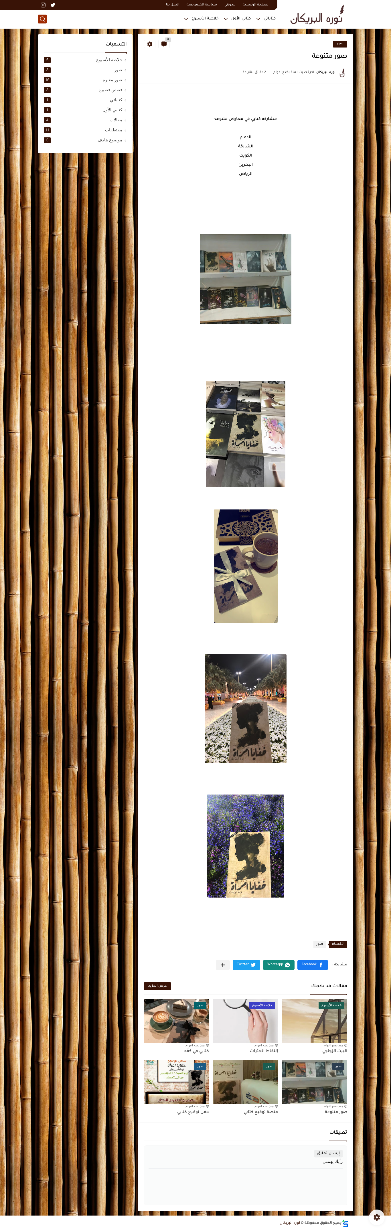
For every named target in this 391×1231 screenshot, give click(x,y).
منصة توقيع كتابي (261, 1112)
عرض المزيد (157, 986)
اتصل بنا (172, 5)
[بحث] (42, 19)
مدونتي (229, 5)
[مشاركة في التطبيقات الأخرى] (223, 965)
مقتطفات (83, 129)
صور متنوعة (336, 1112)
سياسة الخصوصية (202, 5)
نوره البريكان (290, 1223)
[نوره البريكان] (317, 14)
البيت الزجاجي (334, 1051)
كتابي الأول (241, 19)
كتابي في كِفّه (196, 1051)
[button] (312, 965)
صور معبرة (83, 79)
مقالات (84, 119)
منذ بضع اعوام (333, 1045)
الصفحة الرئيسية (256, 5)
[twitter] (52, 5)
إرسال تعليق (328, 1153)
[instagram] (43, 5)
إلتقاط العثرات (264, 1051)
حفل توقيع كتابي (193, 1112)
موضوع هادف (84, 139)
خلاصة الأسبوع (204, 19)
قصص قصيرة (84, 89)
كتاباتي (270, 19)
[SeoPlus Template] (345, 1223)
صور (340, 44)
